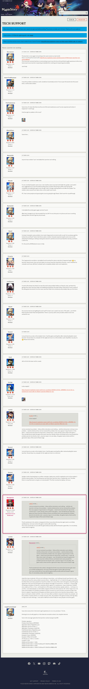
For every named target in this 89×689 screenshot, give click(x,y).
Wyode (10, 181)
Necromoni (10, 52)
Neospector (10, 498)
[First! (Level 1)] (10, 62)
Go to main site (7, 1)
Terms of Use (56, 681)
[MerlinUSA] (10, 160)
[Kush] (10, 362)
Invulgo (10, 382)
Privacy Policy (45, 681)
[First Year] (12, 62)
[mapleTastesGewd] (10, 612)
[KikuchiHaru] (10, 135)
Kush (10, 357)
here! (31, 35)
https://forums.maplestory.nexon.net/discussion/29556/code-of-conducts (61, 41)
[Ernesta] (10, 261)
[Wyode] (10, 186)
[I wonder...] (8, 62)
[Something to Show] (8, 392)
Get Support (34, 681)
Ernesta (10, 256)
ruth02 (10, 410)
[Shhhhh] (8, 291)
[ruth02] (10, 415)
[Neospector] (10, 503)
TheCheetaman (10, 103)
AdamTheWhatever (10, 78)
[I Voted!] (8, 88)
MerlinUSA (10, 155)
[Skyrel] (10, 236)
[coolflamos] (10, 286)
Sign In (71, 20)
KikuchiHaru (10, 130)
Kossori (10, 332)
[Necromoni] (10, 57)
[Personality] (10, 88)
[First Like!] (12, 191)
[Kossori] (10, 337)
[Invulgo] (10, 387)
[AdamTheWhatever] (10, 83)
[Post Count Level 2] (12, 420)
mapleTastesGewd (10, 607)
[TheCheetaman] (10, 108)
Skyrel (10, 231)
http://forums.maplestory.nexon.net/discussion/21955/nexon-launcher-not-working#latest (51, 58)
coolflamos (10, 281)
